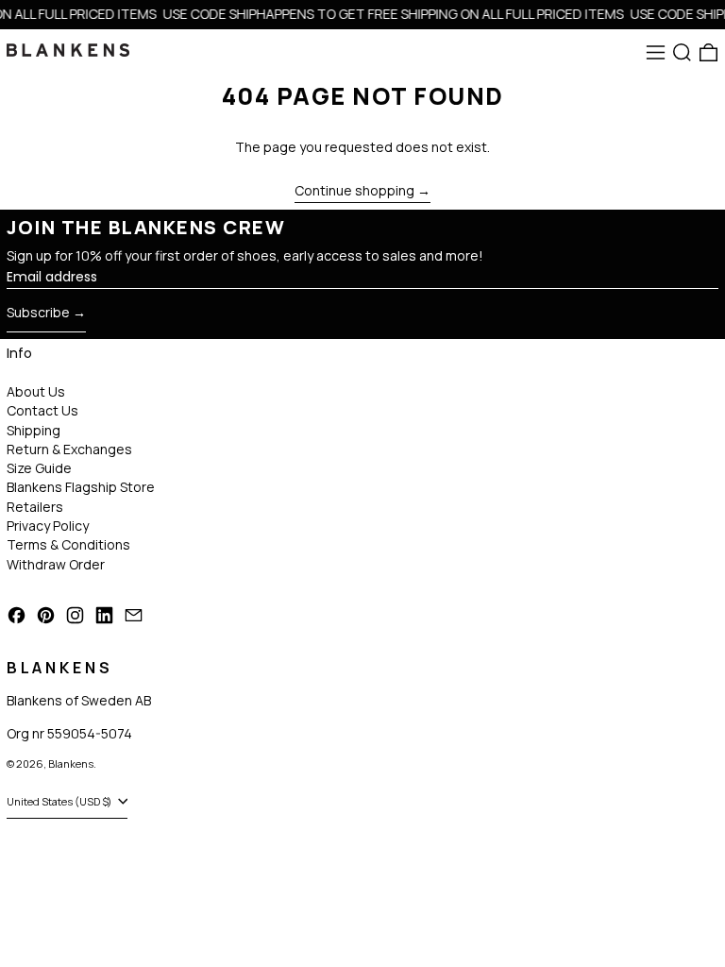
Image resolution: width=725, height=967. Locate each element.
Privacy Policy (48, 525)
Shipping (33, 430)
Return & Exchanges (69, 449)
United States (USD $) (60, 801)
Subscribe (38, 312)
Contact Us (42, 410)
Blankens (70, 763)
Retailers (35, 507)
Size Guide (39, 468)
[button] (682, 52)
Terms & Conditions (68, 544)
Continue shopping (354, 191)
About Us (36, 391)
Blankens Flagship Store (81, 487)
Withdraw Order (56, 564)
